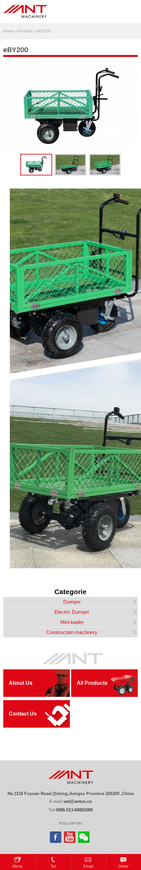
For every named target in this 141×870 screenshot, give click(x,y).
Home (8, 31)
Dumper (72, 602)
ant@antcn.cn (78, 801)
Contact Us (23, 713)
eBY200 (43, 31)
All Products (92, 683)
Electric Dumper (71, 612)
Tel (53, 866)
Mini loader (72, 622)
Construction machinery (71, 632)
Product (25, 31)
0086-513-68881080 (74, 809)
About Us (20, 683)
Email (88, 866)
